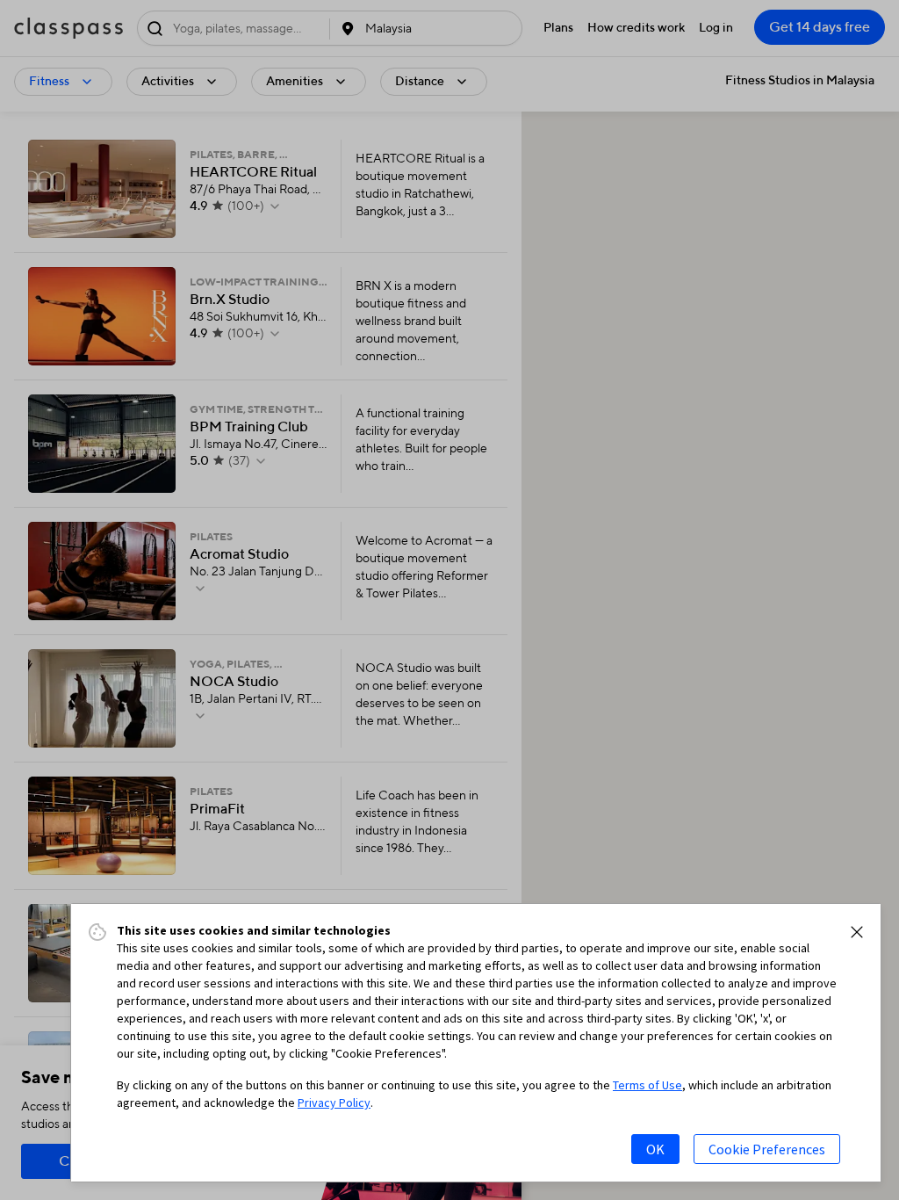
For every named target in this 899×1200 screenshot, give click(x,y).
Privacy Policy (334, 1102)
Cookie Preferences (766, 1149)
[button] (857, 932)
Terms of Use (647, 1085)
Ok (655, 1149)
